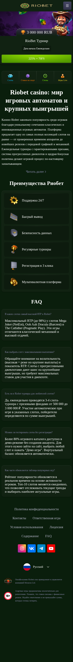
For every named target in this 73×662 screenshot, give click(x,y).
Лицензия (59, 570)
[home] (36, 5)
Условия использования (25, 570)
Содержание (30, 579)
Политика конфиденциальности (36, 552)
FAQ (50, 579)
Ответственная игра (47, 561)
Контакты (17, 561)
